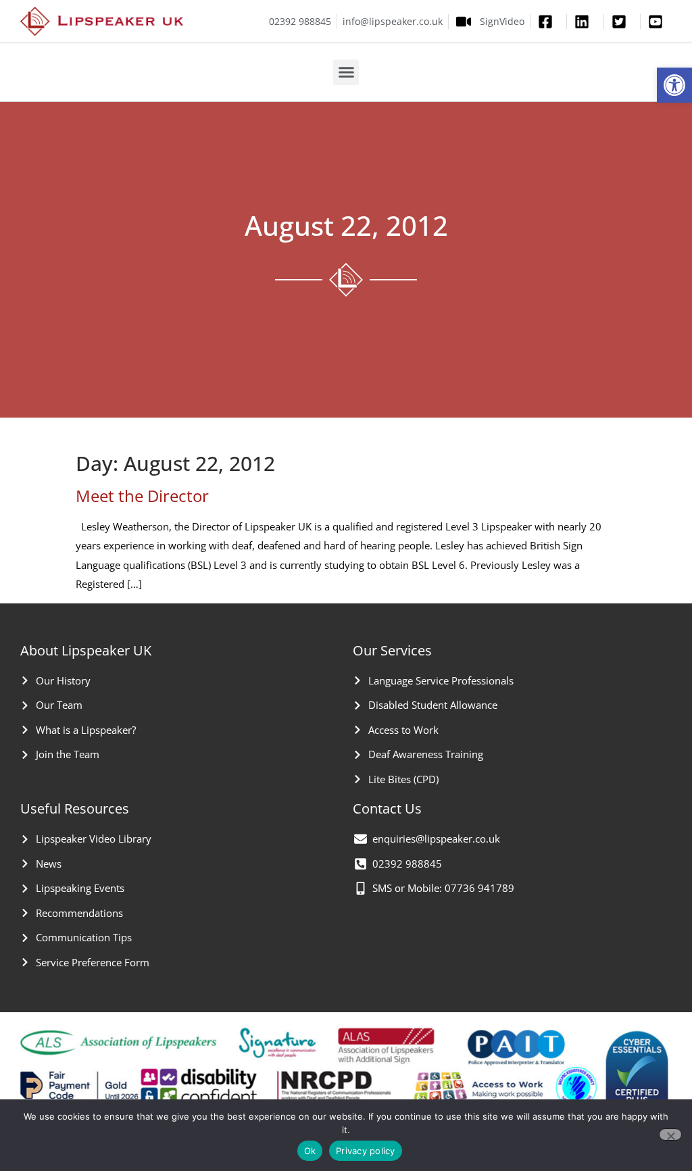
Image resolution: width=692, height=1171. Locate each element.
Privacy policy (365, 1150)
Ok (310, 1150)
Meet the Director (142, 495)
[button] (674, 85)
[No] (670, 1134)
